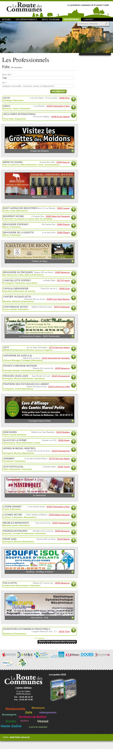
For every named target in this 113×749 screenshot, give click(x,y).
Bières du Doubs (39, 197)
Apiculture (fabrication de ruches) (19, 291)
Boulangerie (9, 714)
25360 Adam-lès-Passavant (58, 216)
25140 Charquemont (61, 376)
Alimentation (9, 443)
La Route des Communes (24, 9)
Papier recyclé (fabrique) (14, 434)
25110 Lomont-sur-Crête (59, 386)
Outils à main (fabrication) (15, 211)
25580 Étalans (63, 232)
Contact (89, 19)
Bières (6, 227)
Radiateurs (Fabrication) (14, 634)
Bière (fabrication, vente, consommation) (40, 165)
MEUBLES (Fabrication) (14, 350)
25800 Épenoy (63, 224)
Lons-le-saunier (38, 727)
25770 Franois (63, 280)
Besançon (38, 707)
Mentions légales (20, 737)
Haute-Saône (11, 726)
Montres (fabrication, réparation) (29, 378)
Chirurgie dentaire (11, 370)
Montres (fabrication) (24, 453)
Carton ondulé (10, 309)
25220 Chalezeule (62, 307)
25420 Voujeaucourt (61, 523)
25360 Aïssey (64, 440)
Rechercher (58, 91)
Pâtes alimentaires (11, 469)
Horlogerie (8, 378)
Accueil (6, 19)
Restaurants (15, 709)
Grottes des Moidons (39, 151)
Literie (6, 509)
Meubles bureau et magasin (39, 350)
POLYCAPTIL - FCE (39, 618)
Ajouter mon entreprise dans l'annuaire (57, 641)
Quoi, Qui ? (7, 74)
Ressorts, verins (10, 108)
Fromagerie (8, 283)
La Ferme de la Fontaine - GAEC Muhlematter (39, 336)
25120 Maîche (63, 539)
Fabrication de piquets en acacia (18, 219)
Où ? (4, 82)
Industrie (7, 533)
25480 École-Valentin (60, 116)
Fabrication (18, 100)
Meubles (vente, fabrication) (16, 525)
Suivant (41, 638)
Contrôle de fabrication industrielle (29, 533)
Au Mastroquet (39, 495)
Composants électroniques (16, 585)
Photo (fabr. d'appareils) (14, 119)
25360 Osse (64, 288)
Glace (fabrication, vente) (28, 443)
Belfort (25, 720)
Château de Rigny (39, 261)
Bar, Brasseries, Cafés (13, 275)
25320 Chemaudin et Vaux (58, 106)
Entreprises (71, 19)
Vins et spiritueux (11, 165)
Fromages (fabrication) (32, 360)
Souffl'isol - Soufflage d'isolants (39, 572)
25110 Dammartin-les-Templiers (56, 358)
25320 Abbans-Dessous (59, 515)
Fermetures (8, 461)
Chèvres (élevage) (11, 360)
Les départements (26, 19)
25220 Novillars (63, 432)
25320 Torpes (64, 467)
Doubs (11, 721)
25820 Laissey (63, 208)
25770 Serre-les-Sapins (59, 347)
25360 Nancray (63, 162)
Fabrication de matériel (32, 370)
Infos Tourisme (51, 19)
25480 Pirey (64, 98)
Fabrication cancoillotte (26, 283)
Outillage (7, 100)
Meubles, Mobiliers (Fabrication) (18, 301)
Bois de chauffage (43, 219)
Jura (28, 712)
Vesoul (42, 721)
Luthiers (7, 517)
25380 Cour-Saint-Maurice (58, 299)
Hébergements (48, 712)
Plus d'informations (73, 99)
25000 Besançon (62, 272)
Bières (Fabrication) (34, 275)
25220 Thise (64, 631)
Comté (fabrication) (24, 389)
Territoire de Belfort (32, 717)
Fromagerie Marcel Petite (39, 421)
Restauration (30, 517)
